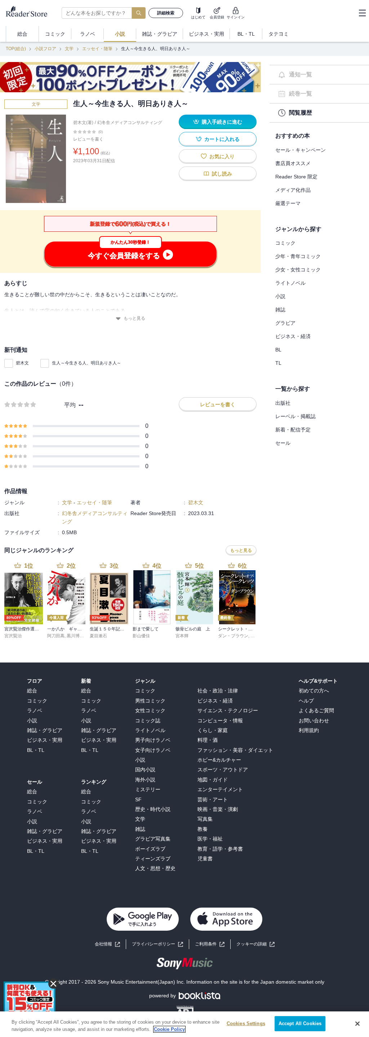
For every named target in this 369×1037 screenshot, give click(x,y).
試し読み (222, 174)
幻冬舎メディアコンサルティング (129, 122)
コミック (285, 243)
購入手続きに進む (222, 122)
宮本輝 (181, 635)
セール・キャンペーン (300, 150)
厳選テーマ (288, 203)
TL (278, 363)
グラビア (285, 323)
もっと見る (134, 318)
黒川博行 (75, 635)
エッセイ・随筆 (97, 48)
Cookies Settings (246, 1023)
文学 (69, 48)
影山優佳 (141, 635)
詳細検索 (165, 12)
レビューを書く (88, 139)
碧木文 (22, 362)
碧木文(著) (83, 122)
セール (282, 443)
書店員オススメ (293, 163)
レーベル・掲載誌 (295, 416)
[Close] (357, 1024)
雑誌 (280, 310)
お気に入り (222, 156)
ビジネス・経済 (293, 336)
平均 (70, 405)
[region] (184, 1024)
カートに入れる (222, 139)
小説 (280, 296)
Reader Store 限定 (296, 177)
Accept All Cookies (300, 1023)
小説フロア (45, 48)
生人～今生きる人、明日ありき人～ (86, 362)
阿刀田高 (56, 635)
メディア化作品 (293, 190)
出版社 (282, 403)
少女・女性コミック (298, 269)
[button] (255, 944)
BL (278, 350)
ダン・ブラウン (233, 635)
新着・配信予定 (293, 430)
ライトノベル (290, 283)
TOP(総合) (16, 48)
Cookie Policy (169, 1029)
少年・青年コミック (298, 256)
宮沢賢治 (13, 635)
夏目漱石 (98, 635)
